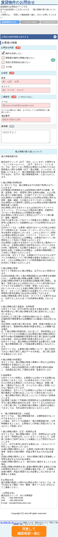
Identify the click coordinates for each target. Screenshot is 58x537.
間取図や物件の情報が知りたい (20, 58)
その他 (9, 67)
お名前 (4, 73)
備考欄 (4, 126)
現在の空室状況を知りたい (18, 62)
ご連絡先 (5, 97)
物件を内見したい (14, 53)
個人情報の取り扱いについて (11, 522)
